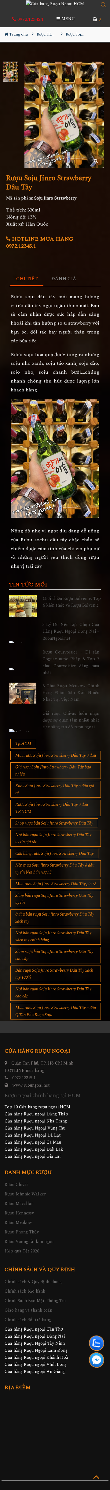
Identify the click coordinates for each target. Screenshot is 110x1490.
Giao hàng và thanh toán (28, 1310)
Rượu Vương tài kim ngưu (29, 1241)
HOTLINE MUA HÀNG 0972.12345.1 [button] (39, 242)
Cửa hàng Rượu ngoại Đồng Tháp (36, 1114)
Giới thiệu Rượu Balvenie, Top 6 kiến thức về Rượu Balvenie (72, 601)
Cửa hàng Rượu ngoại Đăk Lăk (34, 1149)
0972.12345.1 (30, 19)
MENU (67, 19)
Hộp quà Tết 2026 (22, 1251)
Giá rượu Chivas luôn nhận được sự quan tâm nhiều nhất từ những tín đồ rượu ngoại (71, 720)
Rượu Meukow (18, 1222)
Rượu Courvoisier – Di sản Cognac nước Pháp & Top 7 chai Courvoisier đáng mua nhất (71, 662)
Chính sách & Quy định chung (33, 1282)
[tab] (27, 279)
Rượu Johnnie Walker (25, 1194)
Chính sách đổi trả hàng (28, 1320)
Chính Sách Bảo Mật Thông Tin (35, 1301)
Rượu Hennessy (19, 1213)
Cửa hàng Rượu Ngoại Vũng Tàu (35, 1128)
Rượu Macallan (19, 1203)
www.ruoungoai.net (31, 1085)
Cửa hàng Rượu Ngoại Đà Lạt (33, 1135)
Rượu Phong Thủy (22, 1232)
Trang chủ (18, 34)
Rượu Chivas (16, 1184)
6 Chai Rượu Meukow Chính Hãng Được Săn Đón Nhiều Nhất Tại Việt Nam (71, 693)
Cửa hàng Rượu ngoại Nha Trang (36, 1121)
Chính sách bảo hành (25, 1291)
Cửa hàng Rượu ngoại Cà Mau (33, 1142)
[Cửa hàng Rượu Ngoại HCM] (55, 3)
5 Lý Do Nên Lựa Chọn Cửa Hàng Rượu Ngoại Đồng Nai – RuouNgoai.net (71, 631)
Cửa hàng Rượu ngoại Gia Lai (33, 1156)
